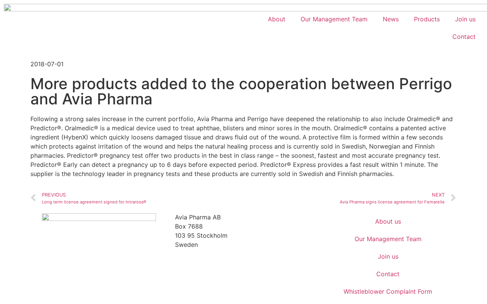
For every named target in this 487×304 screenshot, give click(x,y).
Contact (464, 36)
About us (388, 221)
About (276, 19)
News (391, 19)
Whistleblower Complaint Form (388, 291)
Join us (465, 19)
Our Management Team (334, 19)
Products (427, 19)
